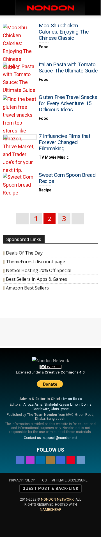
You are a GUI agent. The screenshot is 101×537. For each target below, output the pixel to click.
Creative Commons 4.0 (64, 372)
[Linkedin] (40, 459)
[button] (93, 7)
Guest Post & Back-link (50, 488)
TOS (43, 480)
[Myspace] (60, 459)
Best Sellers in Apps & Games (36, 279)
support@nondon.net (60, 438)
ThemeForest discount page (35, 261)
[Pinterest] (70, 459)
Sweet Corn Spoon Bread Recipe (67, 178)
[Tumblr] (81, 459)
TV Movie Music (54, 157)
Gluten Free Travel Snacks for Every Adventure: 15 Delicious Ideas (68, 103)
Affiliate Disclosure (70, 480)
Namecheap (50, 509)
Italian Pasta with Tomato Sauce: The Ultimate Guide (68, 67)
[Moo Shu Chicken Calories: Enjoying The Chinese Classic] (19, 47)
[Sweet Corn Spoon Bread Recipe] (19, 185)
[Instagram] (30, 459)
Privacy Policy (22, 480)
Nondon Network (57, 499)
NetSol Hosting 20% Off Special (38, 270)
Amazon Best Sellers (27, 288)
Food (44, 47)
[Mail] (50, 459)
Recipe (45, 190)
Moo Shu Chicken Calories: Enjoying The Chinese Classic (63, 31)
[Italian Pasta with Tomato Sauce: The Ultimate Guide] (19, 78)
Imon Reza (72, 399)
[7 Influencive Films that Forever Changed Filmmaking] (19, 146)
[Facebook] (20, 459)
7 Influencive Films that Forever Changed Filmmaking (64, 142)
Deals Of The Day (24, 253)
